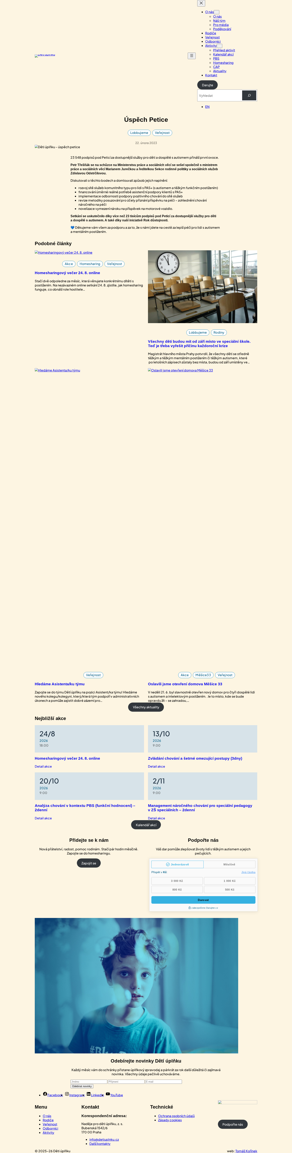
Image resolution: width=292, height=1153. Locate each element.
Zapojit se (88, 863)
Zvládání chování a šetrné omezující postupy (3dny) (195, 758)
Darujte (207, 85)
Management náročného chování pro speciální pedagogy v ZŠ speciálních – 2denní (200, 808)
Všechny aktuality (146, 707)
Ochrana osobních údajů (176, 1116)
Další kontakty (99, 1143)
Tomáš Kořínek (246, 1151)
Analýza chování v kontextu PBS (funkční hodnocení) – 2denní (85, 808)
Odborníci (50, 1128)
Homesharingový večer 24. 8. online (67, 273)
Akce (69, 264)
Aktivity (48, 1132)
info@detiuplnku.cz (104, 1139)
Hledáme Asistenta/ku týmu (60, 684)
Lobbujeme (139, 133)
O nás (47, 1116)
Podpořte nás (232, 1124)
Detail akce (43, 766)
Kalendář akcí (146, 825)
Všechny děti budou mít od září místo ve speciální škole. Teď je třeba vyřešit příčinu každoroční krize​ (199, 343)
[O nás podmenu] (216, 12)
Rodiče (48, 1120)
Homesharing (90, 264)
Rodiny (219, 332)
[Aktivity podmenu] (219, 46)
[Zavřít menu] (201, 3)
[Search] (249, 95)
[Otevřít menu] (192, 56)
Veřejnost (162, 133)
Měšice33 (203, 675)
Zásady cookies (170, 1120)
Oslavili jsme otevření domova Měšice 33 (185, 684)
